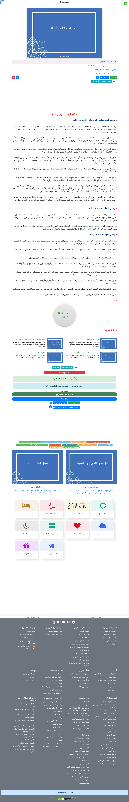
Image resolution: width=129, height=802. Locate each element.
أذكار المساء (112, 683)
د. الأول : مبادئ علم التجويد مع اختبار (25, 705)
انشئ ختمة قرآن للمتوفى (81, 657)
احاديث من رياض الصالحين (53, 677)
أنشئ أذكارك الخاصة (109, 702)
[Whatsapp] (69, 622)
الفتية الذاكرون (111, 735)
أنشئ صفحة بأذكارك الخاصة (107, 764)
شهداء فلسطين (84, 783)
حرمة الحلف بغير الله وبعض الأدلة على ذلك (99, 65)
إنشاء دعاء (85, 745)
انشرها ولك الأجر (66, 394)
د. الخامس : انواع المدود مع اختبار (24, 726)
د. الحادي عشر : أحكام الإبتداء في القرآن (24, 751)
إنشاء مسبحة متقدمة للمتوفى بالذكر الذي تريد (104, 706)
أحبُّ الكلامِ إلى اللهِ (110, 725)
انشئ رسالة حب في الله (54, 743)
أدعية (60, 740)
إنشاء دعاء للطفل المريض (54, 634)
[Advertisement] (64, 97)
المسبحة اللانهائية (110, 738)
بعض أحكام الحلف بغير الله (105, 69)
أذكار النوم (112, 687)
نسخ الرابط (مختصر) (73, 403)
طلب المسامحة (57, 734)
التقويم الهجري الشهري (81, 748)
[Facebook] (64, 622)
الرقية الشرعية (84, 764)
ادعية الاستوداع (111, 751)
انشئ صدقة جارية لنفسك (81, 705)
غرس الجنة (112, 741)
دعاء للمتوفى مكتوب (82, 637)
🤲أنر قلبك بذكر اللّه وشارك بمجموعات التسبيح (26, 647)
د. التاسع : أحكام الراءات (27, 743)
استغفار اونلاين (30, 680)
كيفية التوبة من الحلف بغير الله (56, 447)
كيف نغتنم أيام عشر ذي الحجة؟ (52, 687)
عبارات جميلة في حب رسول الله (78, 757)
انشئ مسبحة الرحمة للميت (80, 644)
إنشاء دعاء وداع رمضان (54, 708)
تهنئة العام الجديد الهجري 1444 (52, 737)
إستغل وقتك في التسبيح (108, 748)
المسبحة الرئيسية (110, 631)
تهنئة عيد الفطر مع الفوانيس (53, 705)
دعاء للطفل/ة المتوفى (82, 653)
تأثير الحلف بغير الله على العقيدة (69, 445)
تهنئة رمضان (58, 718)
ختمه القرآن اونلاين (29, 674)
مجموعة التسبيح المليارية (27, 634)
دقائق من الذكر (111, 722)
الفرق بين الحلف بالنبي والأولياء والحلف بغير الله (98, 442)
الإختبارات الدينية (84, 702)
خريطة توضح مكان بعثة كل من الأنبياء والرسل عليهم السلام (79, 709)
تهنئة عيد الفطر (57, 711)
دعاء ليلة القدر (57, 714)
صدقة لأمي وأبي (84, 660)
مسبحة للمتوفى (84, 631)
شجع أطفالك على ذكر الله (81, 722)
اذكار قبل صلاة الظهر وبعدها (107, 680)
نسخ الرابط (113, 77)
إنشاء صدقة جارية (83, 634)
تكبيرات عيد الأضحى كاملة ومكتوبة (78, 773)
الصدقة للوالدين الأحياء (82, 738)
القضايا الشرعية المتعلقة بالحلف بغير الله (25, 445)
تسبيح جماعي (31, 631)
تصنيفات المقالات (56, 674)
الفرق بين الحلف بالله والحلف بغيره (78, 442)
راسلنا (114, 644)
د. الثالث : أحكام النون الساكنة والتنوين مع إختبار (25, 716)
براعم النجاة (85, 735)
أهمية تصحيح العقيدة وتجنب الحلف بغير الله (29, 442)
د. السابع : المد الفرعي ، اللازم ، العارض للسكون (25, 735)
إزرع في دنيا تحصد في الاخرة (107, 761)
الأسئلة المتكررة (111, 641)
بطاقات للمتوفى (84, 650)
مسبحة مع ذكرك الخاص (108, 745)
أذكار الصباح (112, 677)
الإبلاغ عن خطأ (63, 372)
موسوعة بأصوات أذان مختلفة (80, 777)
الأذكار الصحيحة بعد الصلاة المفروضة (104, 674)
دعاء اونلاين (31, 677)
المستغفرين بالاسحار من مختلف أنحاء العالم (25, 642)
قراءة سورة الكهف (83, 687)
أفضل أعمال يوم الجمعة (54, 683)
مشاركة (65, 399)
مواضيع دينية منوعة (106, 81)
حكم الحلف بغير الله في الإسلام (105, 445)
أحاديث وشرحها (57, 680)
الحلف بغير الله (66, 442)
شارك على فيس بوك (60, 403)
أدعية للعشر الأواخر (56, 690)
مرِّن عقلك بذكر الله (82, 725)
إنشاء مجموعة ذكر (29, 637)
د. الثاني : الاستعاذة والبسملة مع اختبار (25, 710)
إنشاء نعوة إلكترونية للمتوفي (80, 770)
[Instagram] (59, 622)
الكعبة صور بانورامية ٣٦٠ (81, 729)
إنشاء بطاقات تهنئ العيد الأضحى (52, 746)
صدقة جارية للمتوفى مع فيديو (79, 647)
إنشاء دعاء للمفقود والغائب (80, 719)
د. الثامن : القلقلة (29, 740)
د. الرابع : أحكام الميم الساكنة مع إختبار (24, 721)
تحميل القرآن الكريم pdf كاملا (79, 674)
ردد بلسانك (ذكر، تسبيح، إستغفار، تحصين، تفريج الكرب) (105, 718)
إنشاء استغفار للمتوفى (82, 641)
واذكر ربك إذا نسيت (110, 710)
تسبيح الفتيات (111, 729)
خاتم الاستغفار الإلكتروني (108, 754)
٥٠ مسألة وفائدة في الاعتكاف (52, 693)
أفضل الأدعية (85, 761)
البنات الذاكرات (111, 732)
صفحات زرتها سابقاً (110, 634)
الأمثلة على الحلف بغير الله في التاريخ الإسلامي (51, 442)
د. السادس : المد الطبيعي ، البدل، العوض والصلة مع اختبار (24, 730)
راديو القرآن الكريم (83, 683)
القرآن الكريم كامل (83, 680)
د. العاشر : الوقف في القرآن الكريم (24, 746)
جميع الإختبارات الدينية (82, 751)
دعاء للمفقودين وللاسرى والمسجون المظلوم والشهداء (77, 715)
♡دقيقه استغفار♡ (110, 713)
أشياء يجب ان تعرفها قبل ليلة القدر (78, 767)
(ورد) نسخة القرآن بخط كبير (80, 677)
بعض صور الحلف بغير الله (106, 73)
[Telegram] (74, 622)
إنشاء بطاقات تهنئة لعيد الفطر (52, 702)
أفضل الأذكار (112, 690)
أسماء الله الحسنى (83, 732)
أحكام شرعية (95, 81)
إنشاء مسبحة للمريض (55, 631)
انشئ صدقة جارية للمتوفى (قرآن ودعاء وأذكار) (78, 664)
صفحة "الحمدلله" (110, 757)
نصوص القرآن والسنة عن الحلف (72, 447)
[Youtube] (54, 622)
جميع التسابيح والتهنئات (108, 637)
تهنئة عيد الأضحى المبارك (54, 730)
